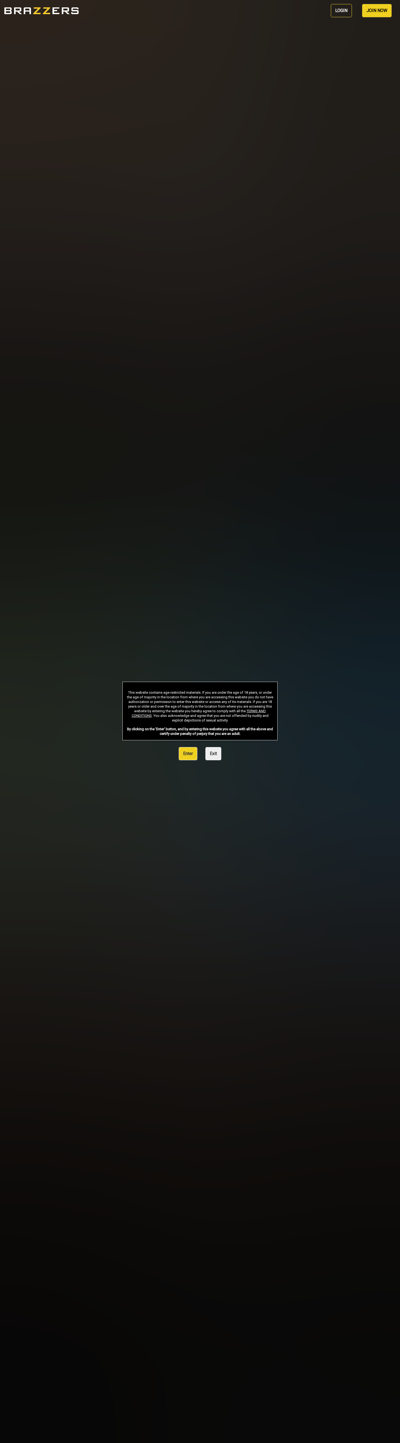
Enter (188, 753)
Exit (213, 753)
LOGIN (341, 10)
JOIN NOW (377, 10)
